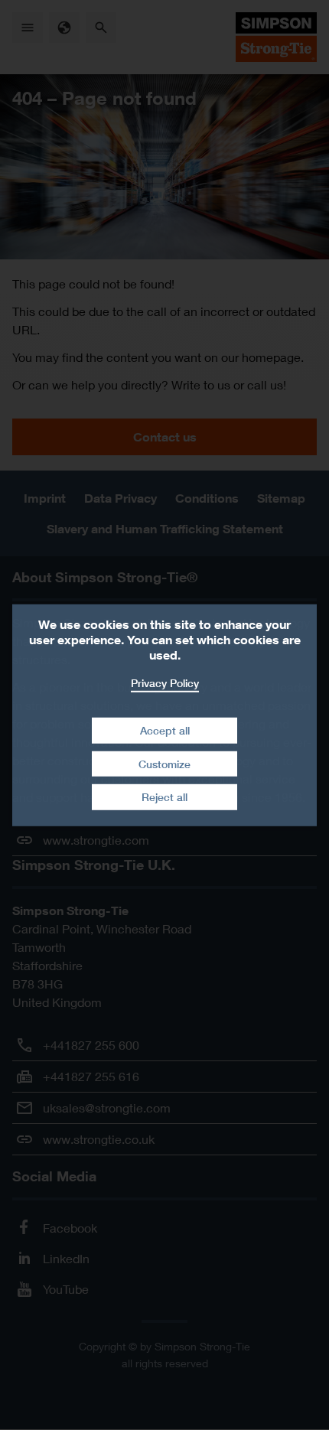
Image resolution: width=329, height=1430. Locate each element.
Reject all (164, 796)
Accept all (165, 730)
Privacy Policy (165, 682)
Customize (164, 763)
